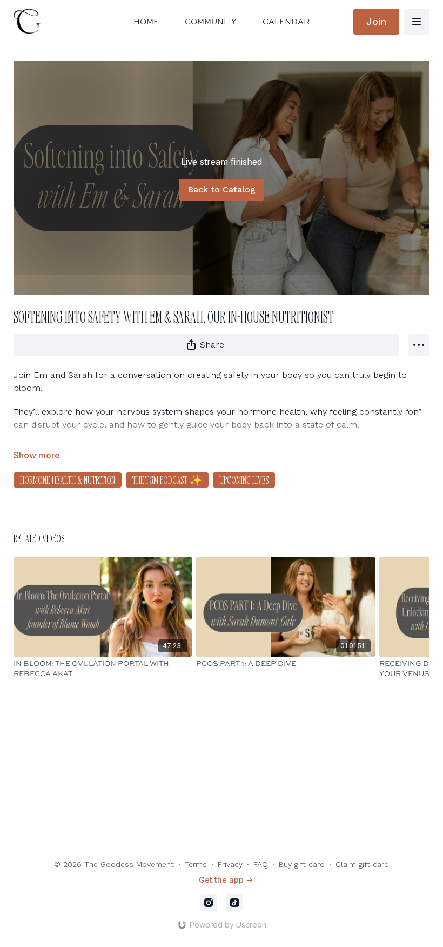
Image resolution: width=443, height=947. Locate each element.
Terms (196, 864)
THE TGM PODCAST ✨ (167, 480)
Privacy (230, 864)
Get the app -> (226, 879)
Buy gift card (302, 864)
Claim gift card (362, 864)
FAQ (260, 864)
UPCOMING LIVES (244, 480)
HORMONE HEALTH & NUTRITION (67, 480)
